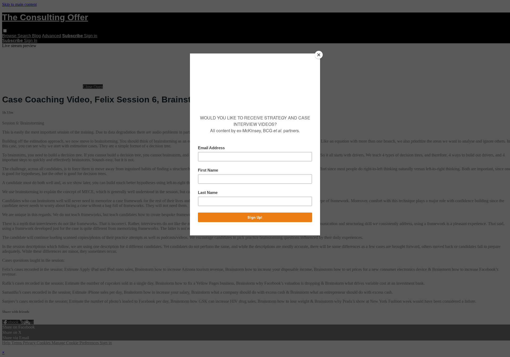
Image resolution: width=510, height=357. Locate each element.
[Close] (319, 55)
